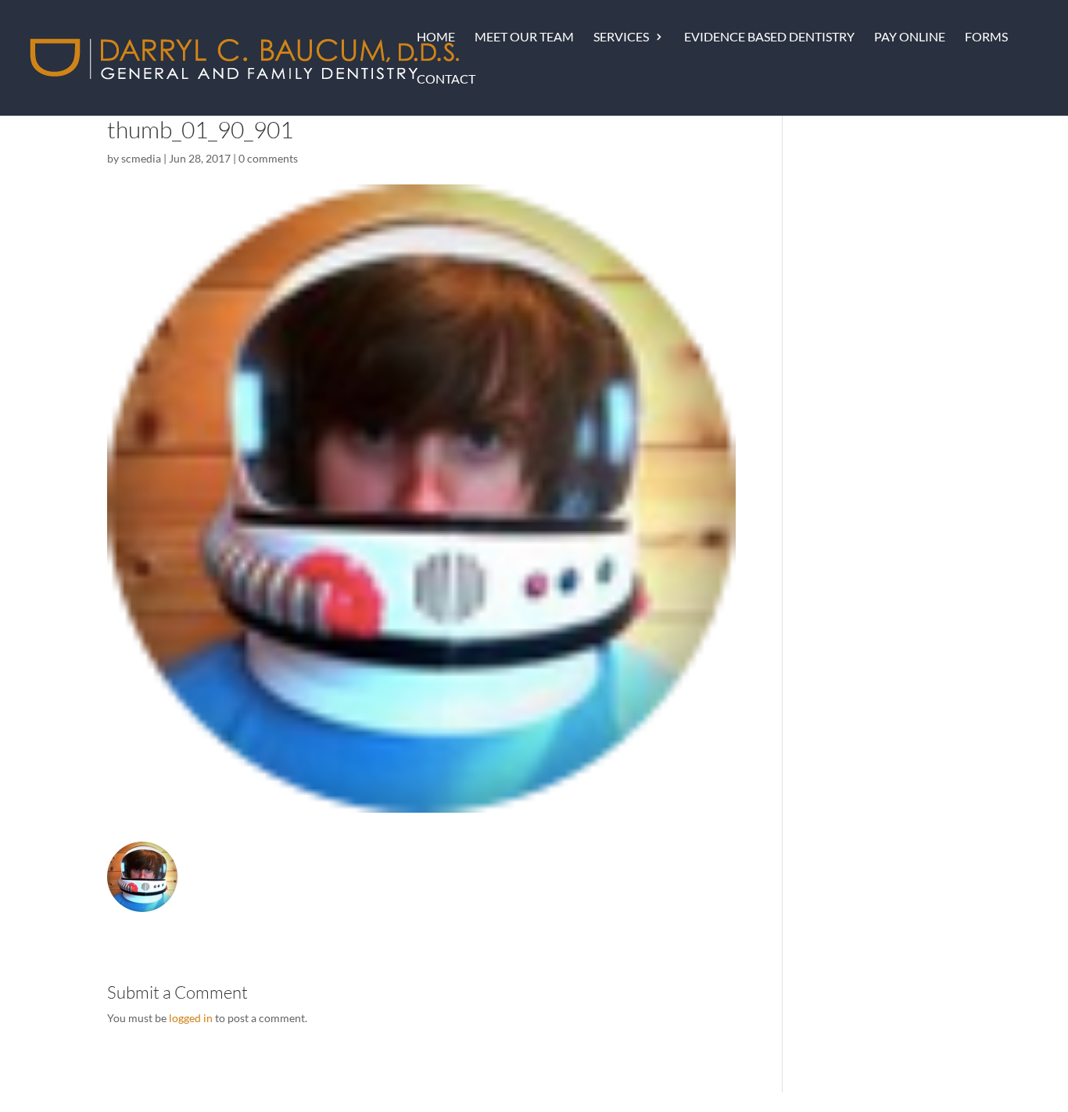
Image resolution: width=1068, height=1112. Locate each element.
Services (621, 37)
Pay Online (909, 37)
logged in (191, 1017)
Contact (446, 79)
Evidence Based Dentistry (769, 37)
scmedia (141, 158)
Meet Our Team (524, 37)
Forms (986, 37)
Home (436, 37)
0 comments (268, 158)
